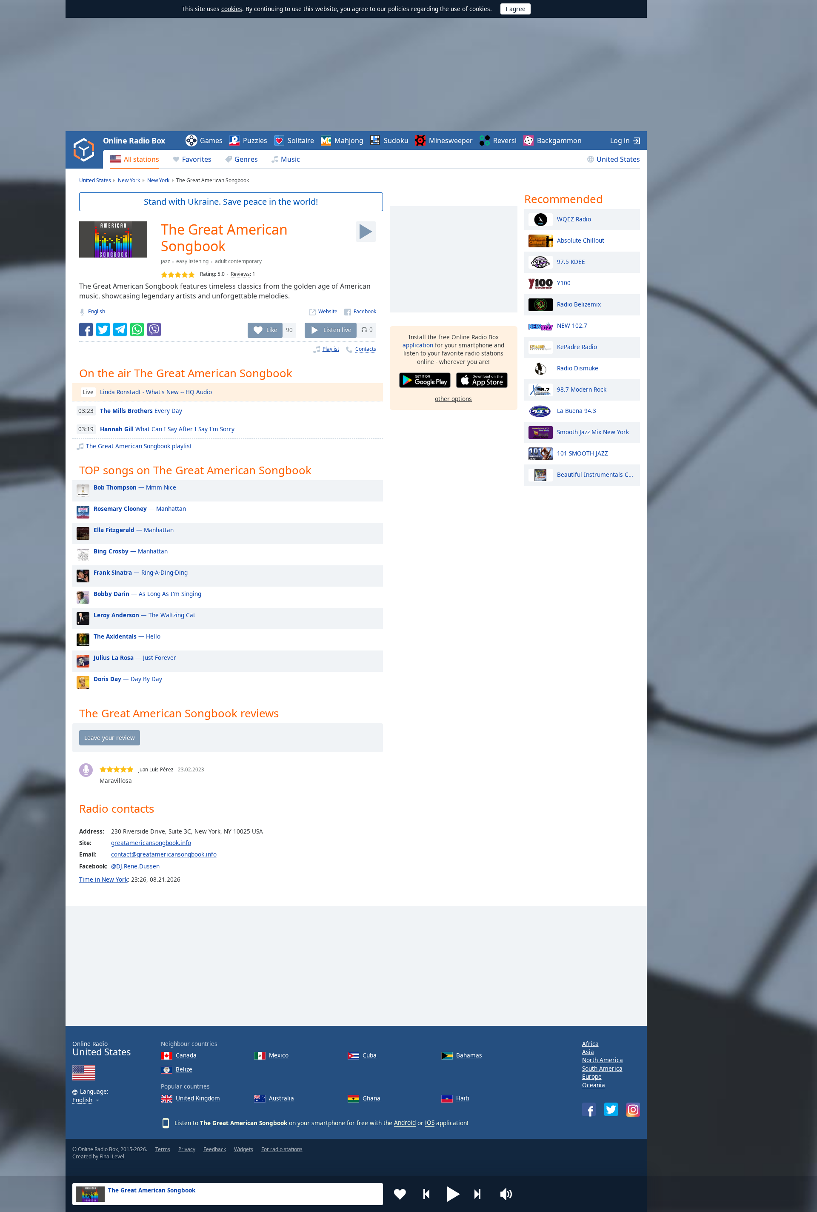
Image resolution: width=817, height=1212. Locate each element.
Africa (590, 1044)
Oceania (593, 1085)
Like (271, 329)
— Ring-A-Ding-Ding (141, 572)
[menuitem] (134, 159)
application (418, 345)
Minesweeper (451, 140)
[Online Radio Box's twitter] (611, 1109)
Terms (162, 1149)
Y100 (564, 282)
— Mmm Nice (135, 487)
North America (602, 1060)
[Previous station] (427, 1194)
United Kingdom (198, 1098)
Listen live (337, 329)
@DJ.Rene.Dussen (135, 866)
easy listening (192, 261)
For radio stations (282, 1149)
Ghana (371, 1098)
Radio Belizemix (579, 304)
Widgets (243, 1149)
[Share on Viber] (154, 329)
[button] (453, 1194)
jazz (165, 261)
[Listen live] (366, 231)
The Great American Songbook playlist (139, 446)
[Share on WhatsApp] (137, 329)
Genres (246, 159)
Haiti (462, 1098)
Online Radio (101, 1049)
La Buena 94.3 (576, 410)
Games (211, 140)
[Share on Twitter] (103, 329)
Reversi (505, 140)
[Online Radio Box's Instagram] (633, 1110)
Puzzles (255, 140)
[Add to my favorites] (400, 1194)
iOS (429, 1122)
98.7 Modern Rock (581, 389)
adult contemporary (238, 261)
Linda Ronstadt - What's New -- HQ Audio (156, 392)
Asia (588, 1052)
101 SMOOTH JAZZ (582, 453)
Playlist (331, 348)
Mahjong (348, 140)
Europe (592, 1076)
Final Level (112, 1156)
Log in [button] (620, 140)
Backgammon (559, 140)
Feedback (214, 1149)
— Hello (127, 636)
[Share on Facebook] (86, 329)
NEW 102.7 (572, 325)
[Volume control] (507, 1194)
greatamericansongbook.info (151, 843)
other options (453, 399)
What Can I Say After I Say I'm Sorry (167, 429)
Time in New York (103, 879)
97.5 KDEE (571, 261)
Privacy (186, 1149)
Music (290, 159)
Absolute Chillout (580, 240)
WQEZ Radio (574, 219)
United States (618, 159)
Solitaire (301, 140)
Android (405, 1122)
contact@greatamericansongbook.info (164, 854)
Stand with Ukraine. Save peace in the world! (231, 201)
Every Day (141, 411)
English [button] (82, 1100)
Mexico (279, 1055)
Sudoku (396, 140)
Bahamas (469, 1055)
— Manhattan (140, 508)
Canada (186, 1055)
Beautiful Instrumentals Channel (596, 474)
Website (327, 311)
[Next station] (480, 1194)
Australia (281, 1098)
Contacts (365, 348)
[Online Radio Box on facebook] (589, 1109)
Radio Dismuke (577, 368)
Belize (184, 1069)
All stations (141, 159)
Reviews (240, 274)
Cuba (370, 1055)
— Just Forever (135, 657)
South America (602, 1068)
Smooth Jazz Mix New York (593, 431)
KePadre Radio (577, 346)
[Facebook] (360, 311)
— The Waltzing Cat (144, 615)
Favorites (196, 159)
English (96, 311)
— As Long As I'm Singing (147, 594)
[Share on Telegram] (120, 329)
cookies (231, 9)
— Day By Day (128, 679)
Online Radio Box (134, 140)
